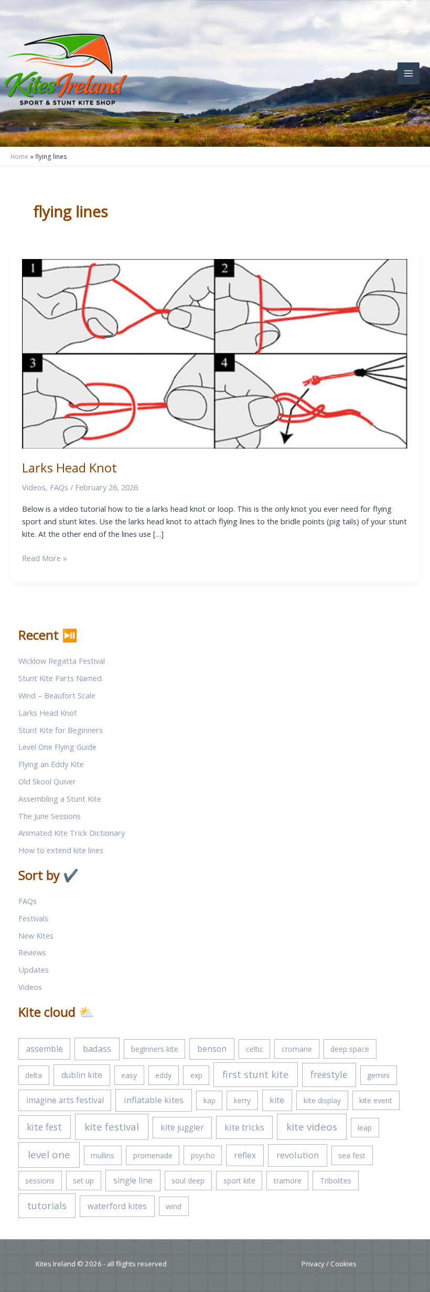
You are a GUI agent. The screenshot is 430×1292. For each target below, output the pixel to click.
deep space (349, 1049)
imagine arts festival (65, 1100)
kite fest (44, 1127)
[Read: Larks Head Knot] (215, 353)
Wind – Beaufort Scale (56, 695)
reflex (245, 1155)
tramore (288, 1181)
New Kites (35, 935)
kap (209, 1100)
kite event (375, 1100)
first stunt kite (255, 1074)
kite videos (311, 1127)
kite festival (111, 1127)
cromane (297, 1049)
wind (173, 1206)
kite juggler (182, 1127)
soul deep (188, 1181)
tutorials (47, 1205)
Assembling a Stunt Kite (59, 798)
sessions (40, 1181)
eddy (163, 1075)
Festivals (33, 918)
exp (196, 1075)
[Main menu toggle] (408, 73)
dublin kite (81, 1075)
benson (212, 1048)
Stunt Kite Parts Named (60, 678)
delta (33, 1075)
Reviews (32, 952)
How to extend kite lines (60, 850)
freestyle (328, 1074)
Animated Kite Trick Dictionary (71, 832)
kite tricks (244, 1127)
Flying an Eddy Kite (51, 764)
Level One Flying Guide (57, 746)
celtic (254, 1049)
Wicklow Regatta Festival (61, 660)
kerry (242, 1100)
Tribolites (335, 1181)
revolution (297, 1155)
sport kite (239, 1181)
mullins (102, 1155)
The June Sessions (49, 816)
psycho (203, 1155)
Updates (33, 969)
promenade (153, 1155)
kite (277, 1100)
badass (97, 1048)
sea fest (352, 1155)
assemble (44, 1048)
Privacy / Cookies (329, 1263)
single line (133, 1180)
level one (49, 1154)
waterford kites (117, 1206)
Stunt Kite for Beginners (60, 730)
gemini (378, 1075)
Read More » (44, 558)
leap (365, 1128)
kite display (322, 1100)
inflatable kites (154, 1100)
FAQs (59, 487)
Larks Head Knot (69, 467)
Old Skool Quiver (47, 781)
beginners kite (154, 1049)
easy (129, 1075)
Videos (34, 487)
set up (83, 1181)
